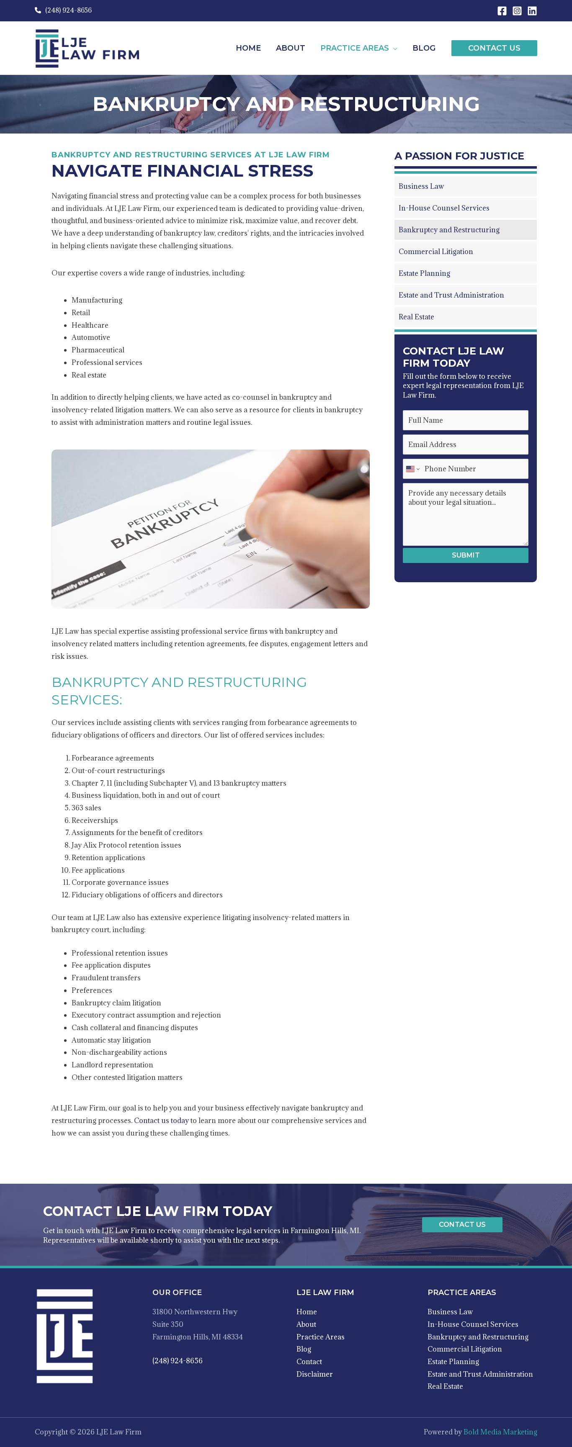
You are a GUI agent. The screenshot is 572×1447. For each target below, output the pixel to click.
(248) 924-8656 (68, 10)
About (306, 1324)
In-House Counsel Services (473, 1324)
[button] (393, 48)
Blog (303, 1349)
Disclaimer (314, 1374)
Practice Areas (320, 1337)
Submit (466, 555)
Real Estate (445, 1386)
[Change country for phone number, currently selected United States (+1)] (412, 469)
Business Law (450, 1311)
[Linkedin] (532, 11)
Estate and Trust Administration (480, 1374)
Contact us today (161, 1120)
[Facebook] (502, 11)
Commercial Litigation (465, 1349)
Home (306, 1311)
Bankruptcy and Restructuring (478, 1337)
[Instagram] (517, 11)
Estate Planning (453, 1361)
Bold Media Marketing (500, 1432)
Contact (309, 1361)
